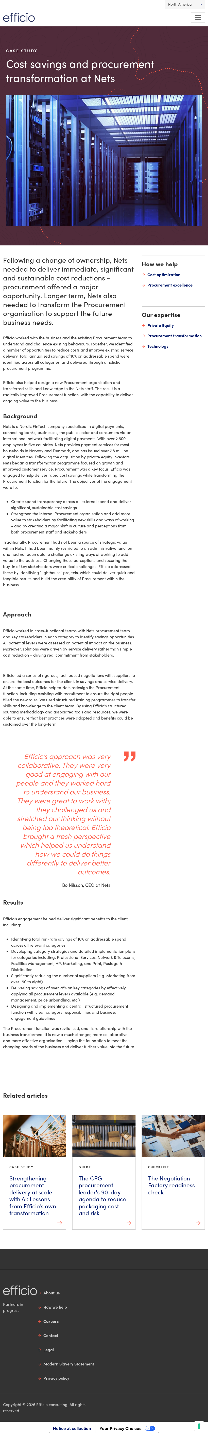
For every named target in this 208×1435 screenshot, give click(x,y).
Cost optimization (163, 274)
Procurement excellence (170, 285)
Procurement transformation (174, 335)
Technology (157, 346)
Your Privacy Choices (120, 1428)
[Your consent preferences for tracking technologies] (199, 1426)
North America (180, 4)
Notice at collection (72, 1428)
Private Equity (160, 325)
